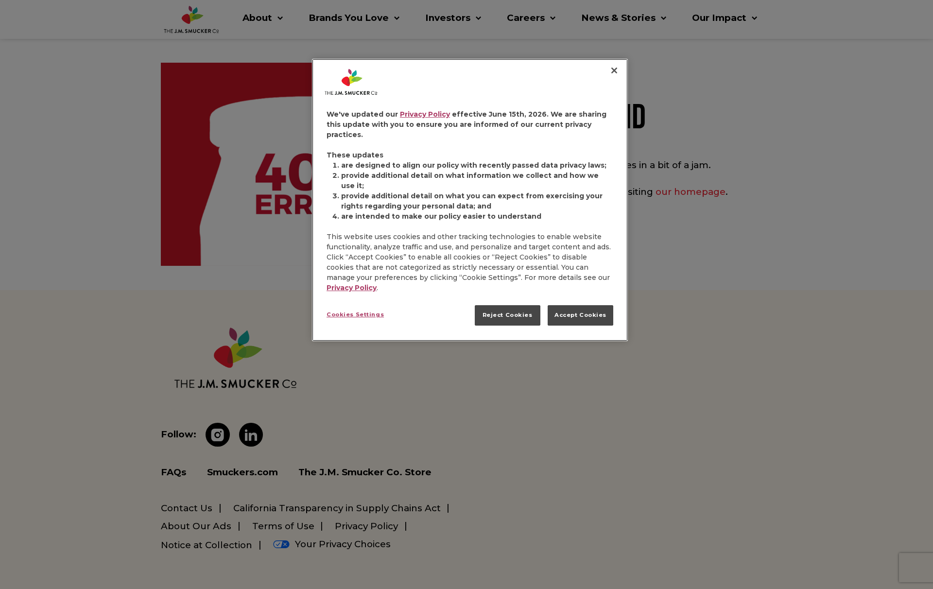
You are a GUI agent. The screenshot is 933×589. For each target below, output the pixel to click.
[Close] (614, 70)
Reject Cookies (508, 315)
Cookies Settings (355, 314)
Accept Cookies (580, 315)
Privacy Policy (425, 114)
